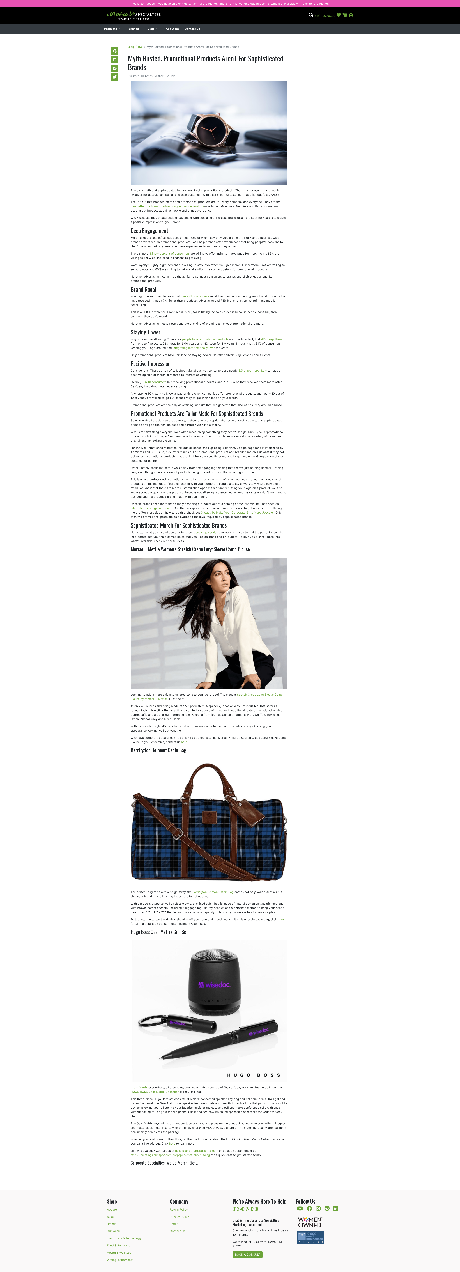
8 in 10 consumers (154, 382)
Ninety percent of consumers (170, 253)
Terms (174, 1224)
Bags (110, 1216)
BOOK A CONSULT (247, 1254)
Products (111, 29)
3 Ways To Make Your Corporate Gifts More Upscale (237, 512)
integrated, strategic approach (151, 508)
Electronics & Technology (124, 1238)
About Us (172, 29)
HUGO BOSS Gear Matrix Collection (155, 1092)
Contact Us (192, 29)
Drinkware (114, 1231)
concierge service (206, 532)
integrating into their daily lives (194, 348)
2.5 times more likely (252, 370)
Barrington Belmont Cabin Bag (213, 892)
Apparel (112, 1209)
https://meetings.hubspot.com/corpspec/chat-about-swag (170, 1155)
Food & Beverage (118, 1245)
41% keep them (271, 339)
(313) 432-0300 (324, 15)
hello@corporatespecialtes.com (196, 1150)
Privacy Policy (179, 1216)
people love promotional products (205, 339)
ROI (140, 47)
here (184, 742)
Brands (134, 29)
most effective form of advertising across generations (167, 206)
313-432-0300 (246, 1209)
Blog (151, 29)
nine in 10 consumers (195, 296)
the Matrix (141, 1087)
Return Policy (179, 1209)
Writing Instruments (120, 1260)
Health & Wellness (119, 1252)
